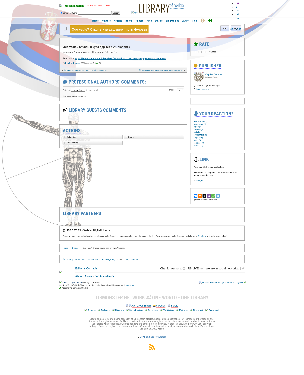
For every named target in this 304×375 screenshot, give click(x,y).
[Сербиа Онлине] (199, 81)
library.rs (199, 180)
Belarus (105, 310)
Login (238, 28)
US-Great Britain (141, 305)
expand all (93, 90)
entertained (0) (200, 124)
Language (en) (108, 259)
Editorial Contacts (86, 268)
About (79, 276)
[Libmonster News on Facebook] (238, 10)
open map (130, 285)
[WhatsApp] (213, 196)
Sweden (160, 305)
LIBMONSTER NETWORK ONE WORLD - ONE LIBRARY (152, 297)
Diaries (75, 247)
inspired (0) (198, 129)
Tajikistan (168, 310)
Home (65, 247)
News (88, 276)
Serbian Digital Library (72, 282)
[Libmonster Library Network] (245, 282)
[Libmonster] (60, 272)
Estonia (183, 310)
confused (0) (199, 142)
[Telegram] (218, 196)
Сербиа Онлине (72, 62)
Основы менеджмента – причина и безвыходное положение (85, 69)
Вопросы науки (202, 88)
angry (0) (197, 140)
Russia (92, 310)
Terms (77, 259)
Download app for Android (153, 336)
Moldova (153, 310)
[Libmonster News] (236, 7)
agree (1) (198, 126)
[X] (204, 196)
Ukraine (119, 310)
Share (131, 137)
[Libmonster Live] (238, 17)
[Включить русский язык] (238, 3)
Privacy (70, 259)
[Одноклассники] (200, 196)
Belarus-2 (214, 310)
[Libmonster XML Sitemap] (152, 349)
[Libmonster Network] (221, 282)
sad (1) (197, 132)
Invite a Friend (94, 259)
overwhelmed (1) (201, 121)
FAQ (84, 259)
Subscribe (71, 137)
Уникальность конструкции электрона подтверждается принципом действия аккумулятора (161, 69)
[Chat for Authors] (238, 14)
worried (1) (198, 145)
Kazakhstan (136, 310)
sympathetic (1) (200, 134)
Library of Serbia (131, 259)
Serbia (174, 305)
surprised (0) (199, 137)
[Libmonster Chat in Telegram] (185, 268)
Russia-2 (198, 310)
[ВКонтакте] (195, 196)
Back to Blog (72, 143)
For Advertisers (104, 276)
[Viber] (209, 196)
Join (232, 28)
